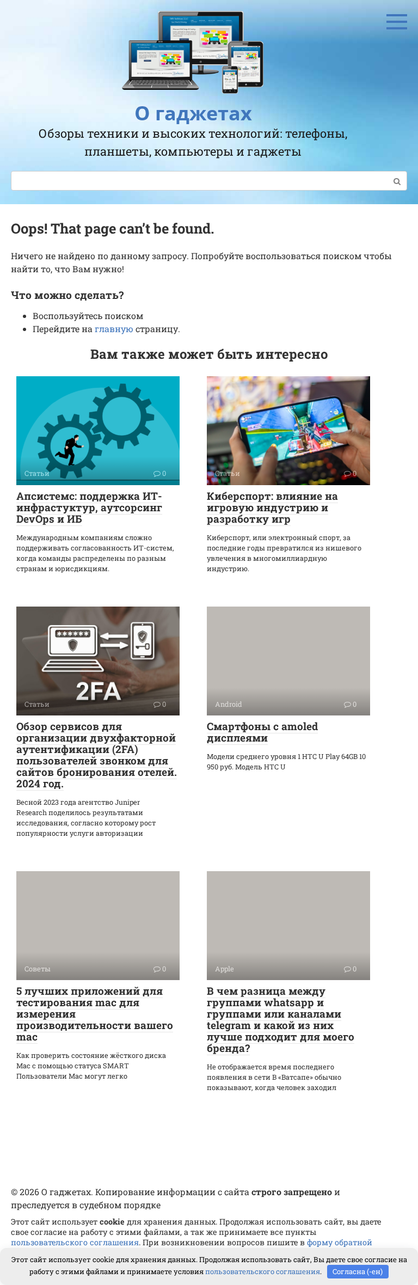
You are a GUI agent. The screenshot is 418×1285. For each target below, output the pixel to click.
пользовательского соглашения (75, 1242)
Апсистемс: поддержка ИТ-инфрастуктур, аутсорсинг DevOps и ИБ (89, 507)
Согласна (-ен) (358, 1271)
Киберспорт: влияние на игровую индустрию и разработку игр (272, 507)
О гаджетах (193, 113)
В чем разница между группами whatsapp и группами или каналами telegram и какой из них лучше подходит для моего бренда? (280, 1019)
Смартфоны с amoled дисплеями (262, 731)
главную (114, 328)
